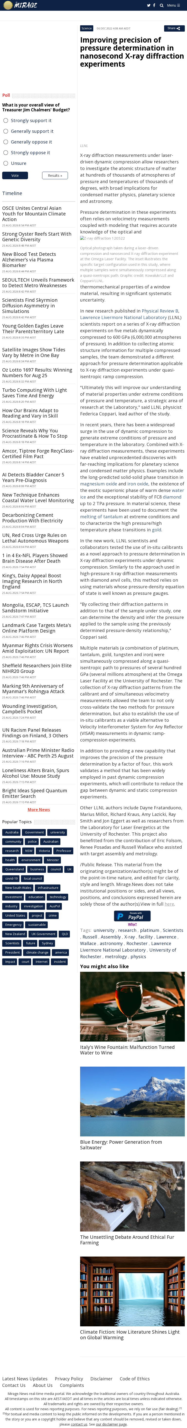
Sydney (47, 943)
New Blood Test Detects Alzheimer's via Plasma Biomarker (29, 259)
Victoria (44, 850)
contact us (79, 1424)
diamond (172, 497)
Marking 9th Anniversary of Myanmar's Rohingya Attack (33, 689)
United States (15, 915)
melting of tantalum (101, 516)
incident (60, 961)
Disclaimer (101, 1379)
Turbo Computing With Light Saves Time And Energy (34, 393)
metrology (116, 956)
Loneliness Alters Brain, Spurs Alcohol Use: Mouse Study (35, 773)
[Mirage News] (20, 5)
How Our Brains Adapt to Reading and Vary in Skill (30, 413)
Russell (90, 937)
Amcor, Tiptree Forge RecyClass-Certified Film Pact (38, 454)
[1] (180, 1408)
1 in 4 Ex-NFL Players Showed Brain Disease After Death (35, 558)
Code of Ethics (135, 1379)
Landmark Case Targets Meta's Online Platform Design (36, 628)
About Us (43, 1385)
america (61, 952)
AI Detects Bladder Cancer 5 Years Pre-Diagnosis (33, 477)
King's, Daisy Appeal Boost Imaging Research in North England (32, 581)
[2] (4, 1413)
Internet (41, 961)
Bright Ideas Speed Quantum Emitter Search (34, 793)
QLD (65, 934)
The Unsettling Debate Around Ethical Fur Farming (127, 1240)
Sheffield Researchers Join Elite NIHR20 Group (37, 668)
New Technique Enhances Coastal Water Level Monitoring (38, 498)
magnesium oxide (98, 484)
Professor (63, 850)
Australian (50, 841)
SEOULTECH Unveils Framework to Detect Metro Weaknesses (38, 283)
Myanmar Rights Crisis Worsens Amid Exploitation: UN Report (37, 648)
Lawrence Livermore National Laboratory (123, 317)
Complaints (72, 1385)
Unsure (18, 163)
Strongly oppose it (30, 152)
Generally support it (32, 131)
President (12, 952)
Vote (15, 175)
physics (138, 956)
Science (87, 28)
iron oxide (137, 484)
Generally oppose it (31, 142)
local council (33, 878)
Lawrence (166, 937)
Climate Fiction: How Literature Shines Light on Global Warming (130, 1335)
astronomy (111, 943)
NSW (28, 850)
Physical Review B (160, 311)
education (35, 897)
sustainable (37, 924)
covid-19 (11, 878)
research (127, 930)
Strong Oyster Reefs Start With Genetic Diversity (36, 237)
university (104, 930)
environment (30, 860)
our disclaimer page (111, 1424)
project (37, 915)
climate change (37, 952)
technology (58, 897)
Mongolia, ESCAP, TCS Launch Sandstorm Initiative (35, 608)
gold (156, 530)
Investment (13, 897)
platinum (149, 930)
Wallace (88, 943)
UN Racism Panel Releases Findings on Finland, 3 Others (35, 733)
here (169, 904)
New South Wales (18, 887)
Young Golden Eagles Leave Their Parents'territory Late (33, 329)
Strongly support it (31, 120)
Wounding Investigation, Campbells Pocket (29, 709)
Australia (12, 832)
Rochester (137, 943)
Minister (53, 860)
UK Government (43, 934)
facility (146, 937)
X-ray (129, 937)
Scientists (173, 930)
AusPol (55, 906)
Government (34, 832)
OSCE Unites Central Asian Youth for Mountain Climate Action (34, 214)
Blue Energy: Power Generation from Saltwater (121, 1145)
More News (39, 809)
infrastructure (48, 887)
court (25, 961)
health (10, 860)
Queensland (14, 869)
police (32, 841)
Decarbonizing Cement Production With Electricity (32, 518)
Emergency (13, 924)
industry (11, 906)
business (37, 869)
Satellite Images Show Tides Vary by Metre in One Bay (33, 352)
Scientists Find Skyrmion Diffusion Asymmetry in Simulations (29, 305)
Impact (10, 961)
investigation (33, 906)
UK (69, 869)
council (56, 869)
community (13, 841)
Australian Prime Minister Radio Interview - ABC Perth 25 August (38, 753)
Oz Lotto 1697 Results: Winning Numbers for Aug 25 (37, 373)
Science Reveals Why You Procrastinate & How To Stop (34, 433)
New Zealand (15, 934)
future (30, 943)
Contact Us (14, 1385)
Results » (55, 175)
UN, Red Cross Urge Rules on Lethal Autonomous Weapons (35, 538)
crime (53, 915)
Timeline (12, 193)
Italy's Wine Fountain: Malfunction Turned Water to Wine (127, 1050)
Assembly (111, 937)
